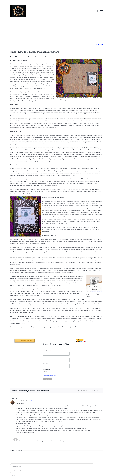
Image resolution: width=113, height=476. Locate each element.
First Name (46, 357)
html (46, 371)
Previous (100, 44)
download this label (96, 292)
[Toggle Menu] (101, 11)
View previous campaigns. (49, 375)
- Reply (30, 401)
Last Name (46, 363)
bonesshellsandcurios (24, 438)
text (46, 372)
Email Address (47, 350)
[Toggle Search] (97, 11)
